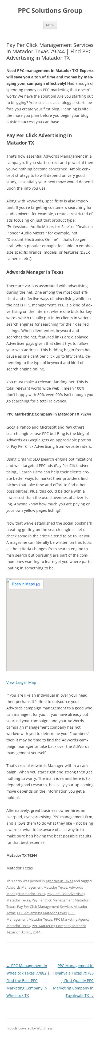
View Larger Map (21, 682)
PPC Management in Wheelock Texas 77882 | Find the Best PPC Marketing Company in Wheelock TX (28, 980)
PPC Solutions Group (50, 10)
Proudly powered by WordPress (29, 1028)
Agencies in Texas (59, 881)
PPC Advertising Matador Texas (42, 913)
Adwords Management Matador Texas (36, 887)
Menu (50, 25)
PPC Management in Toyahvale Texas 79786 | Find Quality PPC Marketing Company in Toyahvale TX (73, 980)
